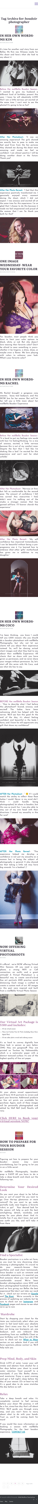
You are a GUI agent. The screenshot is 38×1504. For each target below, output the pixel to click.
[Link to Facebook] (36, 1499)
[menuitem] (35, 4)
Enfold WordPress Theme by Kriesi (26, 1497)
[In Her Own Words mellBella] (19, 29)
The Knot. (9, 1296)
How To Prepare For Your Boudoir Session (18, 1145)
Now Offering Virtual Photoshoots (13, 950)
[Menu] (35, 4)
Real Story (9, 42)
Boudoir (3, 42)
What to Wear (10, 272)
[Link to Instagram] (33, 1499)
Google (34, 1294)
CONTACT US (18, 1432)
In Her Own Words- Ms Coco (17, 623)
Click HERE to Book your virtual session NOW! (19, 1119)
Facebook (4, 1304)
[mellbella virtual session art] (19, 941)
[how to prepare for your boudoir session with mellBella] (19, 1136)
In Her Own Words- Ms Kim (17, 37)
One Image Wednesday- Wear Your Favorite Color (19, 265)
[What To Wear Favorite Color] (19, 255)
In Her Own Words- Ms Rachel (17, 381)
